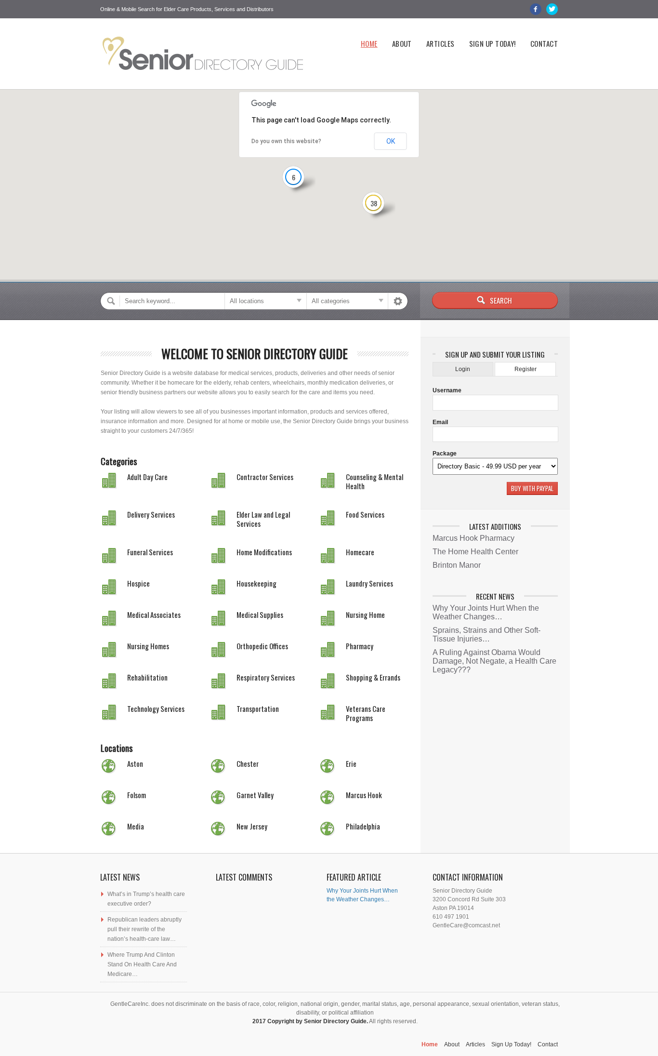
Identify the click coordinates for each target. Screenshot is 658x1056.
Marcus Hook (364, 794)
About (402, 43)
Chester (248, 763)
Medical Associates (154, 614)
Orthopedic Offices (262, 646)
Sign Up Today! (492, 43)
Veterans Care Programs (365, 713)
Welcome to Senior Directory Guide (254, 353)
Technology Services (155, 708)
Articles (440, 43)
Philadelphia (363, 826)
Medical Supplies (260, 614)
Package (445, 453)
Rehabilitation (147, 677)
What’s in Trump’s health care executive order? (146, 899)
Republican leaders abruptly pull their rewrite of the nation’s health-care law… (144, 929)
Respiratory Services (266, 677)
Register (525, 369)
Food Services (365, 514)
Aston (135, 763)
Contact (544, 43)
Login (462, 369)
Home (369, 43)
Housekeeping (256, 583)
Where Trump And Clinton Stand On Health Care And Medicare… (142, 964)
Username (447, 390)
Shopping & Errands (373, 677)
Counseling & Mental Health (374, 481)
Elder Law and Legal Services (263, 519)
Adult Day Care (147, 476)
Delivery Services (151, 514)
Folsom (136, 794)
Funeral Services (150, 552)
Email (440, 422)
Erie (351, 763)
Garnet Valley (255, 794)
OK (390, 141)
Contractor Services (265, 476)
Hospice (138, 583)
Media (135, 826)
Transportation (258, 708)
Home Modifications (264, 552)
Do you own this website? (286, 141)
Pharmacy (359, 646)
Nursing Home (365, 614)
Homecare (360, 552)
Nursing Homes (148, 646)
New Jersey (252, 826)
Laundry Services (369, 583)
